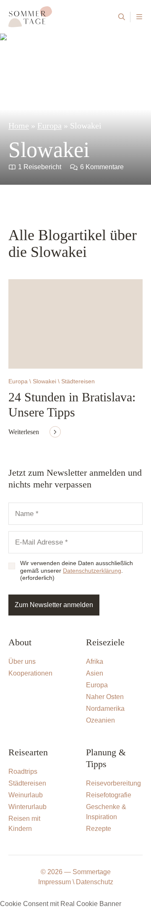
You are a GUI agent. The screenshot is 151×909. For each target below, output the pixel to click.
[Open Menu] (139, 17)
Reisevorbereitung (113, 783)
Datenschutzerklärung (92, 570)
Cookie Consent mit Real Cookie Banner (60, 903)
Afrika (94, 661)
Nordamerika (105, 708)
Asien (94, 673)
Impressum (54, 881)
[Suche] (121, 17)
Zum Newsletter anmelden (54, 604)
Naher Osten (105, 696)
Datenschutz (94, 881)
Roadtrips (22, 771)
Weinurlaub (25, 795)
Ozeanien (100, 720)
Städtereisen (27, 783)
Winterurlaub (27, 806)
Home (18, 125)
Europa (49, 125)
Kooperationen (30, 673)
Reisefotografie (108, 795)
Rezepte (98, 828)
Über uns (22, 661)
